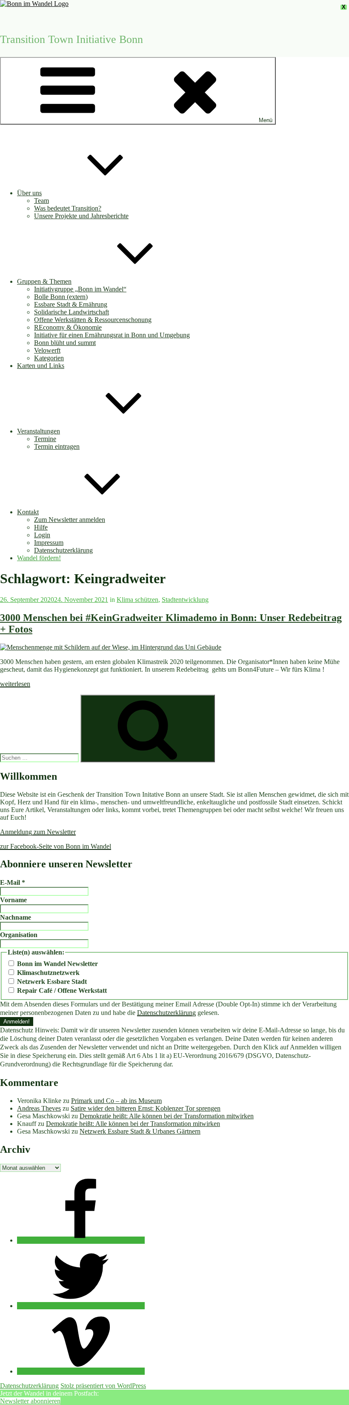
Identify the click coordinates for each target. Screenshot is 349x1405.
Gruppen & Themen (44, 281)
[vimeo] (81, 1371)
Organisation (18, 934)
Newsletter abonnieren (30, 1401)
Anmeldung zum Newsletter (38, 831)
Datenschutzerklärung (63, 550)
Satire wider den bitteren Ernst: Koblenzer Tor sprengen (145, 1108)
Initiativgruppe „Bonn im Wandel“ (80, 289)
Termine (45, 438)
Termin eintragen (57, 446)
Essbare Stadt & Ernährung (70, 304)
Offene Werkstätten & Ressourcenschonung (93, 319)
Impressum (48, 542)
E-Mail (12, 882)
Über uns (29, 193)
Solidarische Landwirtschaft (71, 312)
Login (42, 535)
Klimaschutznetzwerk (47, 972)
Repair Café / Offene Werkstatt (61, 990)
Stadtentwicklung (185, 599)
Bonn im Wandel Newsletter (56, 963)
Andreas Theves (39, 1108)
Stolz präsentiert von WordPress (103, 1385)
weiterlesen (15, 683)
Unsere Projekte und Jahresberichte (81, 215)
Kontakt (28, 512)
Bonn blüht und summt (65, 342)
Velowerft (47, 350)
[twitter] (81, 1305)
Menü (265, 120)
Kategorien (49, 358)
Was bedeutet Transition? (67, 208)
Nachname (15, 917)
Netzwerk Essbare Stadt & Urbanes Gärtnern (140, 1131)
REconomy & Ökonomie (68, 327)
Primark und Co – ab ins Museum (116, 1100)
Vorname (13, 899)
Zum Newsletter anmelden (69, 519)
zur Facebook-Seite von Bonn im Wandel (55, 846)
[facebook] (81, 1240)
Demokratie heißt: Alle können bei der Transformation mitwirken (167, 1116)
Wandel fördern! (39, 557)
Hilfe (41, 527)
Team (41, 200)
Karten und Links (40, 365)
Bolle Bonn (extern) (61, 296)
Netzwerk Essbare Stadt (51, 981)
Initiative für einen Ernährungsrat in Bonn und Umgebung (112, 335)
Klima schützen (137, 599)
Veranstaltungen (38, 431)
